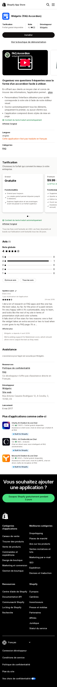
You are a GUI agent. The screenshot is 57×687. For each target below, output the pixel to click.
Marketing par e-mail (40, 557)
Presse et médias (38, 607)
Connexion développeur (14, 650)
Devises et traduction (40, 573)
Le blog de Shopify (11, 607)
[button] (28, 429)
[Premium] (29, 216)
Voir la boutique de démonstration (28, 42)
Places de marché (38, 538)
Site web (6, 392)
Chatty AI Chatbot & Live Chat (24, 423)
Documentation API (12, 597)
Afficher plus (7, 329)
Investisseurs (36, 602)
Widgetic (44, 27)
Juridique (34, 623)
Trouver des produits (13, 541)
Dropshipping (36, 533)
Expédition (34, 567)
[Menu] (53, 4)
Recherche (7, 612)
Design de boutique (12, 560)
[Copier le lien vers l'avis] (16, 291)
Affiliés (32, 618)
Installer (28, 35)
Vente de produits (11, 547)
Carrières (34, 597)
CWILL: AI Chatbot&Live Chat (24, 439)
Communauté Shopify (13, 602)
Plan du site (8, 671)
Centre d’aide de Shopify (14, 591)
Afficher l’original (9, 124)
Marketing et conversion (14, 565)
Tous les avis (28, 280)
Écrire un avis (10, 280)
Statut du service (38, 628)
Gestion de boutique (13, 571)
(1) (34, 27)
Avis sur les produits (39, 544)
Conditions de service (13, 657)
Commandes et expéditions (10, 553)
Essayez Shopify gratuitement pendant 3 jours (28, 498)
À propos (33, 591)
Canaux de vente (10, 536)
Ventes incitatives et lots (40, 550)
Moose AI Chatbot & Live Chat (25, 456)
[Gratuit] (27, 216)
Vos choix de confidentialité (16, 678)
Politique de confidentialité (16, 368)
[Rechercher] (47, 4)
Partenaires (35, 612)
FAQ (4, 148)
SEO (31, 562)
